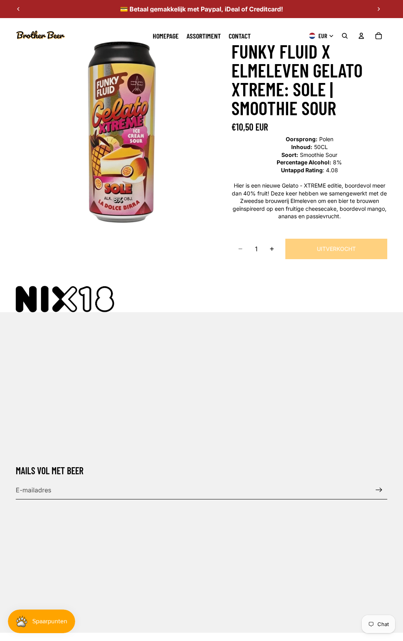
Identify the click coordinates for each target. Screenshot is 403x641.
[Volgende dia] (378, 9)
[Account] (361, 35)
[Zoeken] (344, 35)
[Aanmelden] (379, 490)
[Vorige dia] (18, 9)
